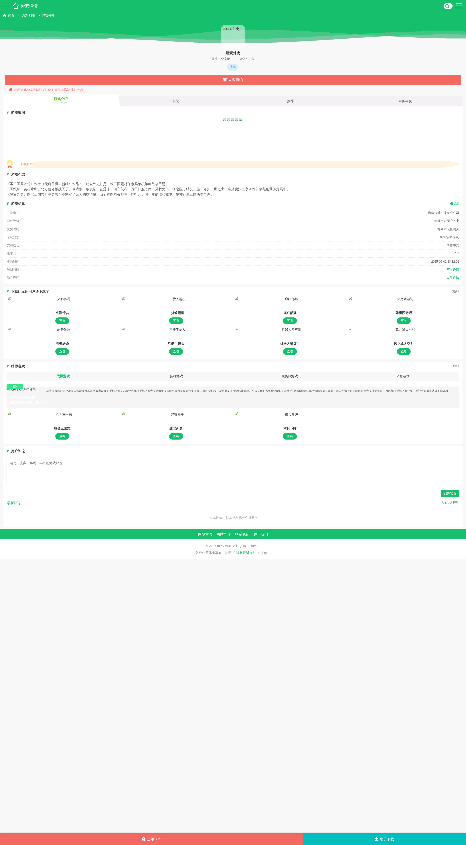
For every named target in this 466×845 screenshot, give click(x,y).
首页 (15, 6)
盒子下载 (387, 839)
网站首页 (205, 534)
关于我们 (260, 534)
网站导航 (223, 534)
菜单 (460, 6)
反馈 (456, 203)
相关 (175, 101)
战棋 (233, 67)
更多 (454, 291)
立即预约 (235, 80)
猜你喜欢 (405, 101)
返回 (5, 6)
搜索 (448, 6)
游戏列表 (28, 15)
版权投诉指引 (246, 553)
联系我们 (242, 534)
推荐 (290, 101)
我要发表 (450, 493)
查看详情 (453, 269)
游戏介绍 (61, 100)
